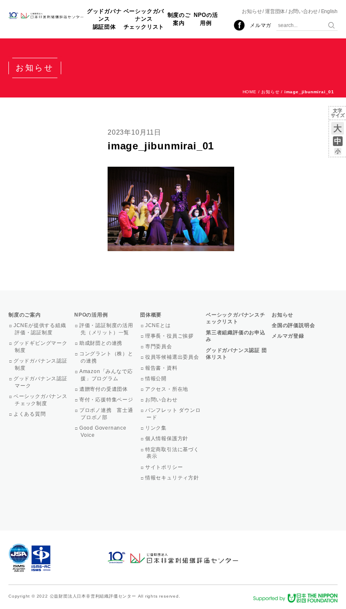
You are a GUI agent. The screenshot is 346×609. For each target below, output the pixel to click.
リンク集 (156, 428)
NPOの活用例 (206, 19)
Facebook (239, 25)
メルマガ (260, 25)
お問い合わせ (303, 11)
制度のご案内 (179, 19)
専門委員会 (159, 346)
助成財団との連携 (101, 343)
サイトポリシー (164, 467)
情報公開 (156, 379)
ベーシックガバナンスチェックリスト (144, 19)
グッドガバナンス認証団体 (104, 19)
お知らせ (252, 11)
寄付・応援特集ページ (107, 400)
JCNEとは (158, 325)
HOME (250, 91)
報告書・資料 (162, 368)
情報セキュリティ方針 (172, 478)
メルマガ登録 (288, 336)
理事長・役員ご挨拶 (170, 336)
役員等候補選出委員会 (172, 357)
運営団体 (275, 11)
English (329, 11)
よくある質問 (30, 414)
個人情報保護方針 (167, 438)
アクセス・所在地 (167, 389)
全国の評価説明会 (293, 325)
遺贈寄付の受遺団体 (104, 389)
